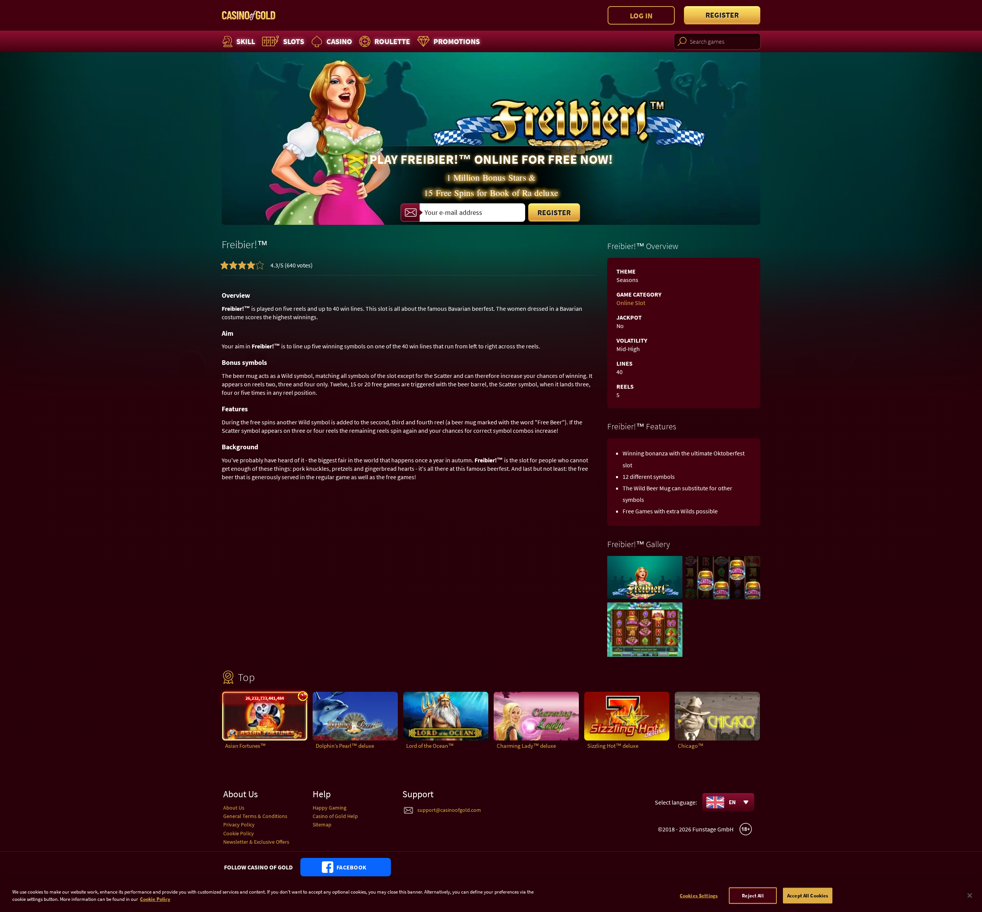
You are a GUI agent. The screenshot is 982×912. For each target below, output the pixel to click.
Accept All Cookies (807, 895)
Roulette (392, 41)
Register (722, 15)
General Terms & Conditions (255, 816)
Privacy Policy (239, 824)
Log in (641, 15)
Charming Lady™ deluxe (526, 745)
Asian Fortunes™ (245, 745)
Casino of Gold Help (335, 816)
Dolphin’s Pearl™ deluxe (345, 745)
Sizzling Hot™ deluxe (612, 745)
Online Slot (630, 303)
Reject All (752, 895)
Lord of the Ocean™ (430, 745)
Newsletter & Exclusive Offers (256, 841)
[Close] (969, 895)
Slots (293, 41)
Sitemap (322, 824)
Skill (245, 41)
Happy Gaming (329, 807)
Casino (339, 41)
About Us (233, 807)
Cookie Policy (238, 833)
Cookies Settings (699, 895)
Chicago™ (691, 745)
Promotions (456, 41)
